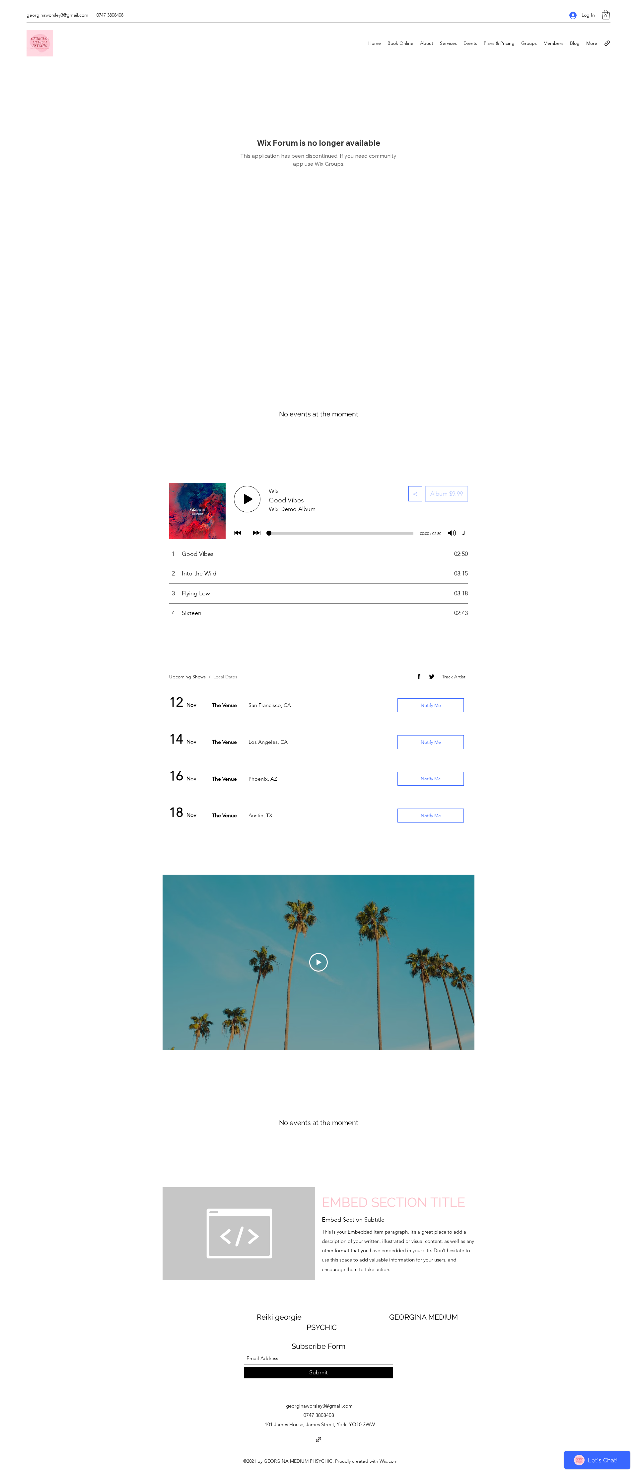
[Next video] (460, 962)
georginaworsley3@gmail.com (57, 15)
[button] (606, 15)
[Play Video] (318, 962)
